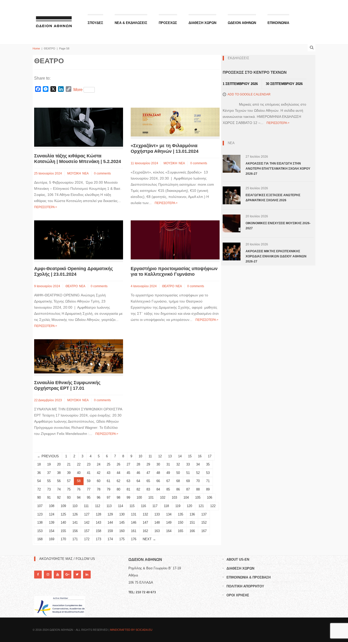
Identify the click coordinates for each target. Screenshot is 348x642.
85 (168, 489)
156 (75, 531)
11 (150, 456)
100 (139, 497)
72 (39, 489)
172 (86, 539)
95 (88, 497)
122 (213, 506)
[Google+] (67, 574)
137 (204, 514)
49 (168, 473)
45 (128, 473)
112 (97, 506)
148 (157, 522)
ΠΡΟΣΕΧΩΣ (168, 23)
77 (88, 489)
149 (168, 522)
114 (120, 506)
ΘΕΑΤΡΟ (71, 286)
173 (98, 539)
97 (108, 497)
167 (204, 531)
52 (198, 473)
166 (192, 531)
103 (174, 497)
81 (128, 489)
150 (180, 522)
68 (178, 481)
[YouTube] (57, 574)
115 (132, 506)
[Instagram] (47, 574)
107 (40, 506)
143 (98, 522)
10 (140, 456)
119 (177, 506)
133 (157, 514)
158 (98, 531)
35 (208, 464)
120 (189, 506)
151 (192, 522)
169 (51, 539)
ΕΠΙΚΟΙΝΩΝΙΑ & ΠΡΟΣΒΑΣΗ (248, 577)
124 (51, 514)
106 (209, 497)
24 (98, 464)
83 (148, 489)
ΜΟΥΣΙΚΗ (74, 173)
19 (49, 464)
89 (208, 489)
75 (69, 489)
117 (154, 506)
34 (198, 464)
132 (145, 514)
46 (138, 473)
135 (180, 514)
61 (108, 481)
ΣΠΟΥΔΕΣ (95, 23)
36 (39, 473)
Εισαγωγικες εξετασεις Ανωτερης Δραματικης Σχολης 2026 (273, 197)
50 (178, 473)
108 (51, 506)
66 (158, 481)
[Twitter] (77, 574)
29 (148, 464)
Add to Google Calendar (249, 94)
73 (49, 489)
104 (186, 497)
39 (69, 473)
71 (208, 481)
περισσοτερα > (45, 207)
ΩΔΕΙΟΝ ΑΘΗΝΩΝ (242, 23)
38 (59, 473)
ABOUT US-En (237, 559)
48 (158, 473)
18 (39, 464)
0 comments (102, 173)
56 (59, 481)
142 (86, 522)
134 (168, 514)
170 (63, 539)
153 (40, 531)
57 (69, 481)
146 (133, 522)
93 (69, 497)
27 (128, 464)
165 (180, 531)
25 (108, 464)
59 (88, 481)
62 (118, 481)
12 (160, 456)
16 (200, 456)
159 (110, 531)
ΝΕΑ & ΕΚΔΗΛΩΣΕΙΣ (131, 23)
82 (138, 489)
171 (75, 539)
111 (86, 506)
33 (188, 464)
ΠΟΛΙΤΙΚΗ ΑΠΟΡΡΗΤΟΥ (245, 586)
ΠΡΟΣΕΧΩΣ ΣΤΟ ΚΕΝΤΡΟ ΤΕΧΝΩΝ (255, 72)
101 (151, 497)
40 (79, 473)
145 (122, 522)
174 (110, 539)
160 (122, 531)
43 (108, 473)
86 (178, 489)
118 (166, 506)
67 (168, 481)
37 (49, 473)
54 (39, 481)
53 (208, 473)
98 (118, 497)
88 (198, 489)
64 (138, 481)
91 (49, 497)
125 (63, 514)
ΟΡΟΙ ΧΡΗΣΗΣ (237, 595)
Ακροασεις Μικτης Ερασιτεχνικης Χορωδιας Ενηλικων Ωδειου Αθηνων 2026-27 (276, 256)
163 (157, 531)
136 (192, 514)
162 (145, 531)
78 (98, 489)
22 (79, 464)
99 (128, 497)
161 (133, 531)
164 (168, 531)
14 (180, 456)
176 (133, 539)
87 (188, 489)
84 (158, 489)
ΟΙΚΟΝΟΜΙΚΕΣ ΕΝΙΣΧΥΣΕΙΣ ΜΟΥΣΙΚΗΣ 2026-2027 (278, 225)
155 (63, 531)
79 (108, 489)
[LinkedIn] (87, 574)
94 (79, 497)
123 (40, 514)
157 (86, 531)
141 (75, 522)
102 (162, 497)
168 (40, 539)
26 (118, 464)
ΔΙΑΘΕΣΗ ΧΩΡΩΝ (202, 23)
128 (98, 514)
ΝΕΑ (85, 173)
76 (79, 489)
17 (209, 456)
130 (122, 514)
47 (148, 473)
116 (143, 506)
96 (98, 497)
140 (63, 522)
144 (110, 522)
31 (168, 464)
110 (74, 506)
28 (138, 464)
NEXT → (149, 539)
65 (148, 481)
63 (128, 481)
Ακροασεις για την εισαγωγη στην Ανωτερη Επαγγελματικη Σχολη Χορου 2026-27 (278, 168)
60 (98, 481)
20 (59, 464)
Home (36, 48)
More (78, 89)
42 (98, 473)
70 (198, 481)
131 (133, 514)
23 (88, 464)
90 (39, 497)
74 (59, 489)
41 (88, 473)
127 (86, 514)
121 (201, 506)
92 (59, 497)
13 (170, 456)
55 (49, 481)
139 (51, 522)
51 (188, 473)
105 (197, 497)
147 (145, 522)
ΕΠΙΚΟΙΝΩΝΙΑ (278, 23)
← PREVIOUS (48, 456)
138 (40, 522)
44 (118, 473)
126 (75, 514)
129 (110, 514)
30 (158, 464)
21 (69, 464)
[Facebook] (38, 574)
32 (178, 464)
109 (63, 506)
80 (118, 489)
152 (204, 522)
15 (190, 456)
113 (109, 506)
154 (51, 531)
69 (188, 481)
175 (122, 539)
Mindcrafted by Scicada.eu (131, 629)
